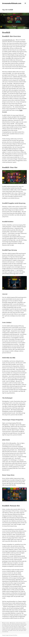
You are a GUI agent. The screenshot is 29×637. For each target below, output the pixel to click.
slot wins (14, 630)
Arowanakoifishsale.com (11, 3)
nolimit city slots (7, 625)
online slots (17, 625)
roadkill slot (15, 627)
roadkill (19, 626)
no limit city (20, 622)
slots (17, 630)
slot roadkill (10, 630)
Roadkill (6, 32)
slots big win (21, 630)
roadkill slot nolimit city (15, 629)
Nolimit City (13, 622)
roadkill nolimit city (9, 627)
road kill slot (6, 626)
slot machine (4, 630)
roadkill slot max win (6, 629)
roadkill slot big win (21, 627)
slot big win (24, 629)
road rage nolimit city (13, 626)
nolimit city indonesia (16, 624)
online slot (13, 625)
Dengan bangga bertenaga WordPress (9, 635)
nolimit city (9, 624)
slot (20, 629)
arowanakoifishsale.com (8, 40)
